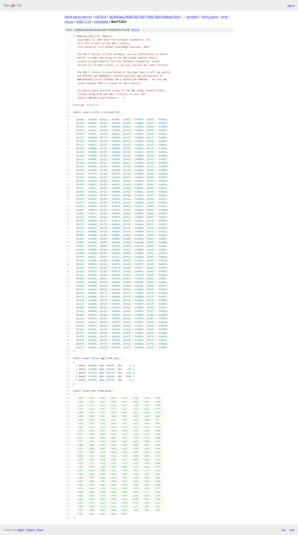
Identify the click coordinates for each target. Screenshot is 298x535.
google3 (192, 17)
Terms (39, 529)
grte (224, 17)
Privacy (30, 529)
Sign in (291, 5)
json (292, 529)
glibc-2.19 (84, 21)
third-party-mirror (78, 17)
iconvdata (101, 21)
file (135, 29)
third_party (209, 17)
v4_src (69, 21)
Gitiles (20, 529)
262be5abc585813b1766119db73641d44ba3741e (144, 17)
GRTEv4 (100, 17)
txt (283, 529)
